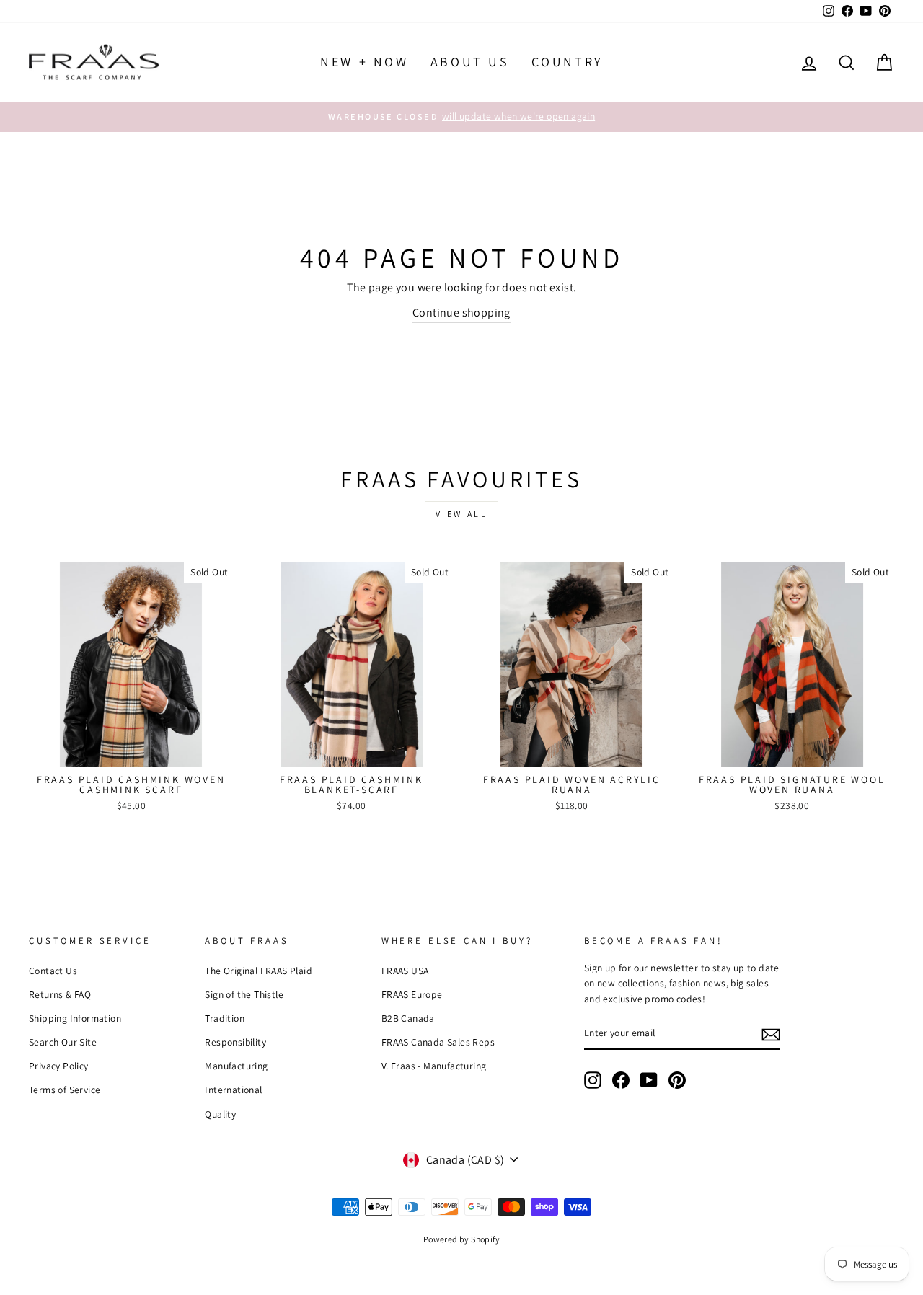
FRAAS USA (405, 970)
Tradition (224, 1018)
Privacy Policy (59, 1065)
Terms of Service (64, 1089)
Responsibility (235, 1041)
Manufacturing (236, 1065)
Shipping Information (75, 1018)
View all (462, 513)
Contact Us (53, 970)
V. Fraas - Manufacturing (434, 1065)
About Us (470, 61)
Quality (220, 1114)
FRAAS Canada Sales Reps (438, 1041)
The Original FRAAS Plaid (258, 970)
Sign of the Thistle (244, 994)
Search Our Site (63, 1041)
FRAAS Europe (412, 994)
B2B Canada (408, 1018)
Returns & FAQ (60, 994)
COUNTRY (567, 61)
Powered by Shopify (461, 1239)
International (233, 1089)
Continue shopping (461, 312)
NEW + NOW (364, 61)
